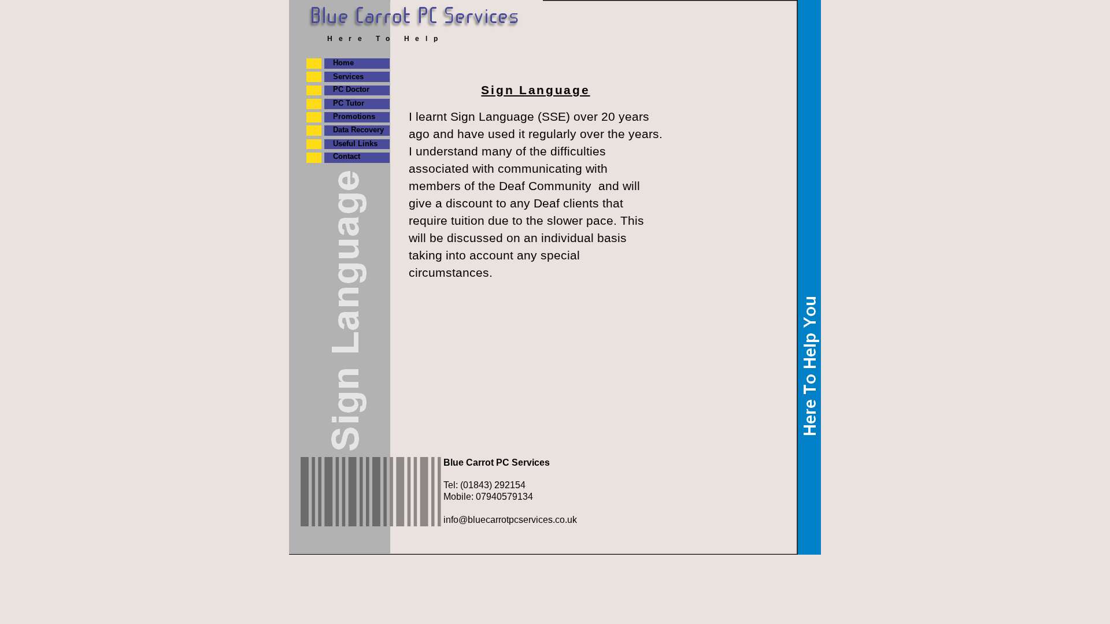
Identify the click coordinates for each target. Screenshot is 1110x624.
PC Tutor (348, 103)
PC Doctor (351, 89)
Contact (346, 156)
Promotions (354, 116)
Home (343, 62)
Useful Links (355, 143)
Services (348, 76)
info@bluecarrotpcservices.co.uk (510, 520)
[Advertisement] (545, 185)
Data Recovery (358, 129)
